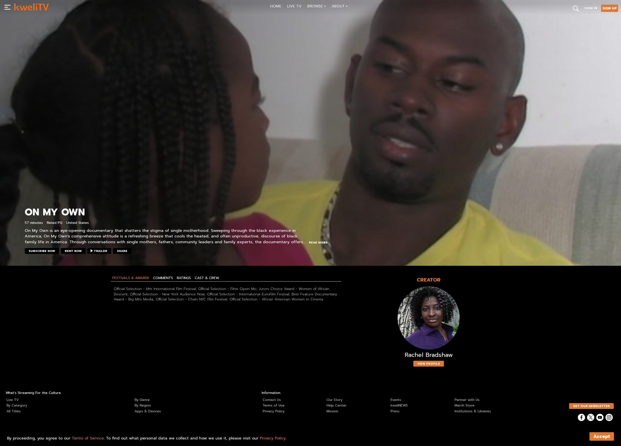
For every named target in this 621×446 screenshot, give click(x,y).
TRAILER (100, 251)
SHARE (122, 251)
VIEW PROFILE (428, 363)
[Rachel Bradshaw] (429, 318)
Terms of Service (88, 438)
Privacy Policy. (273, 438)
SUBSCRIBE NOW (42, 251)
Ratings (184, 278)
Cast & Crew (207, 278)
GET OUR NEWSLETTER (591, 406)
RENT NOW (73, 251)
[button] (316, 6)
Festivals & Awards (130, 278)
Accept (601, 436)
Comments (163, 278)
